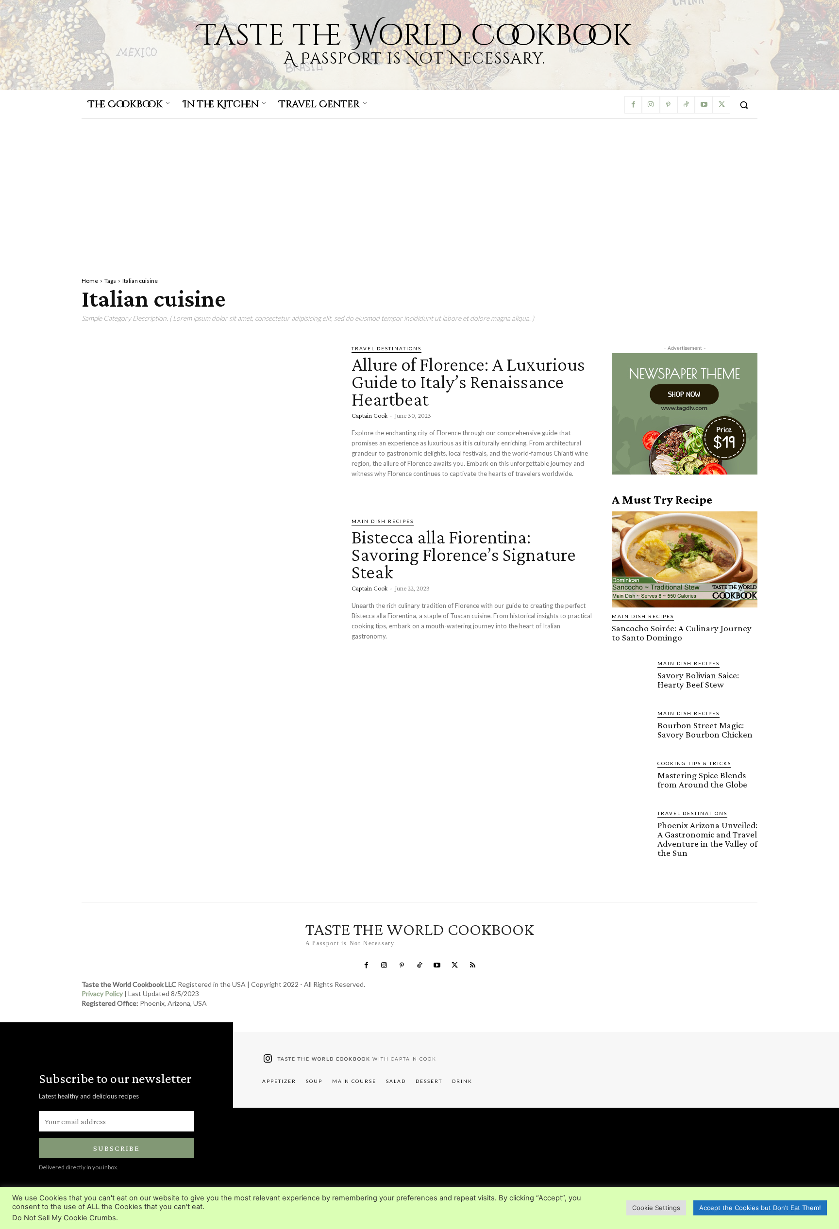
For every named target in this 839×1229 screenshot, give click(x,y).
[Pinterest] (668, 105)
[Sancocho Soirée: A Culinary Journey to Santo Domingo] (684, 559)
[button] (743, 104)
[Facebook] (633, 105)
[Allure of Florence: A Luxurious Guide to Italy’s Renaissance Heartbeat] (209, 418)
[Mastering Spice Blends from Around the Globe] (631, 778)
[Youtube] (703, 105)
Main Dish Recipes (383, 521)
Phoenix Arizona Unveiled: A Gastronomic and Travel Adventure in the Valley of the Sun (707, 839)
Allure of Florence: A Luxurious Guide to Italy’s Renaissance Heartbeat (468, 381)
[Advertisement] (419, 192)
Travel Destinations (386, 348)
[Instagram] (650, 105)
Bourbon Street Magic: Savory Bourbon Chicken (705, 729)
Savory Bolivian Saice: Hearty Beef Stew (698, 679)
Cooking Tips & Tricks (694, 763)
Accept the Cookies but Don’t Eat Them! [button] (760, 1208)
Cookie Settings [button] (656, 1208)
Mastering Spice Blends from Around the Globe (702, 779)
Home (90, 280)
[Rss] (472, 965)
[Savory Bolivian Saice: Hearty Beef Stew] (631, 678)
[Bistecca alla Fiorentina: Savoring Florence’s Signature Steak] (209, 591)
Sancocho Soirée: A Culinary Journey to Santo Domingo (682, 632)
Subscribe (116, 1148)
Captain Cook (369, 415)
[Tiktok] (686, 105)
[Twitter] (721, 105)
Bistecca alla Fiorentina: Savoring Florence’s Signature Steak (464, 554)
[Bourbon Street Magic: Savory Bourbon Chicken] (631, 728)
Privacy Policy (102, 993)
